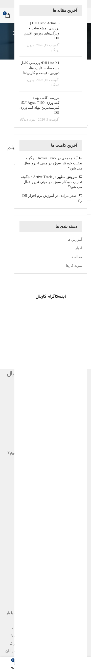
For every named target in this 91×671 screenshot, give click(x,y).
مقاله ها (76, 257)
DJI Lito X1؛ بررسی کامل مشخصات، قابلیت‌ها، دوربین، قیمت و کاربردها (39, 68)
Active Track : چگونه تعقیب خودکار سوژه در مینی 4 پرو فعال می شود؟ (53, 163)
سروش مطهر (67, 177)
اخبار (78, 248)
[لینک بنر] (50, 318)
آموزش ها (74, 239)
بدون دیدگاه (27, 119)
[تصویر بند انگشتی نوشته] (72, 37)
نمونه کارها (74, 265)
